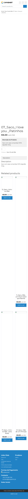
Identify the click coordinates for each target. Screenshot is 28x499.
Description (6, 158)
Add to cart (14, 494)
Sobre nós (3, 457)
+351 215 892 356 (7, 477)
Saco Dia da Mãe (9, 11)
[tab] (14, 158)
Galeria (16, 457)
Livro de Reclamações (6, 467)
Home (2, 11)
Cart (16, 459)
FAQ (2, 459)
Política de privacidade (6, 464)
